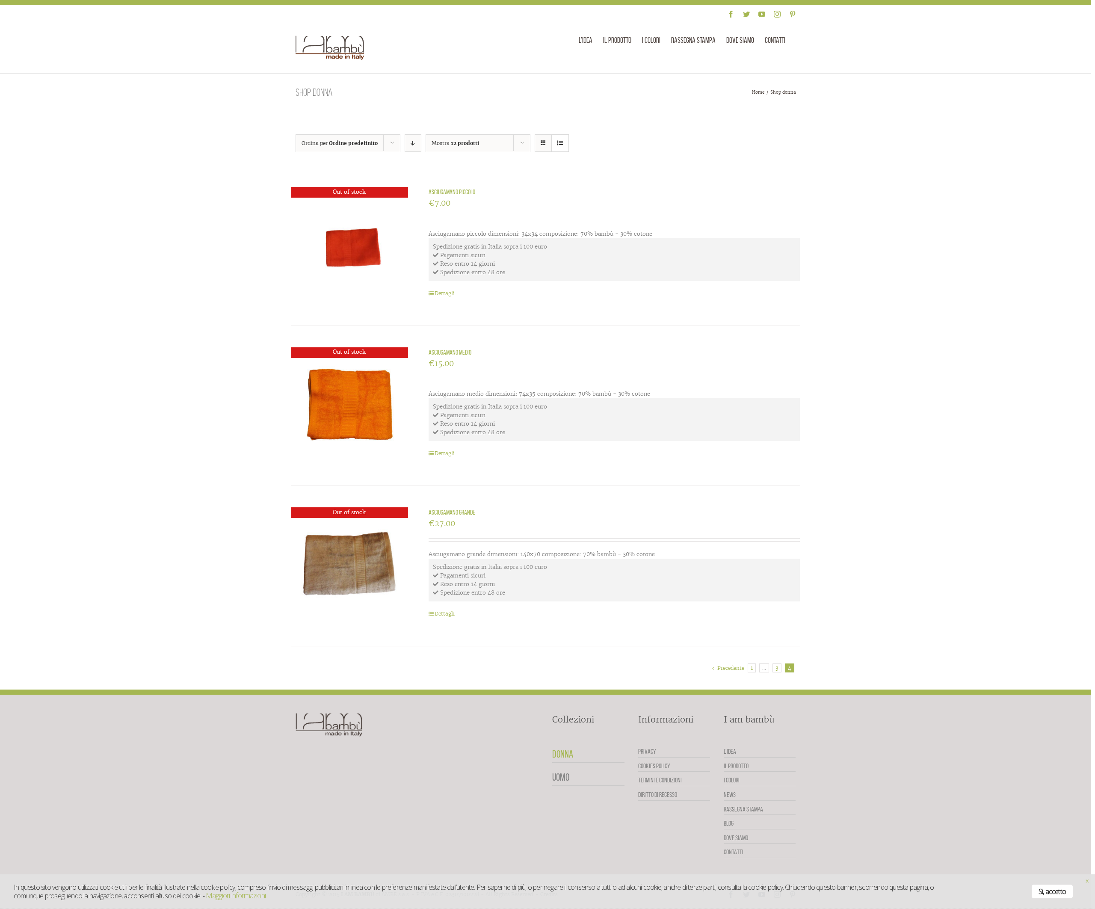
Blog (729, 823)
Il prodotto (736, 766)
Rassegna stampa (743, 809)
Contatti (733, 852)
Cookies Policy (654, 766)
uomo (560, 777)
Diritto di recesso (657, 794)
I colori (732, 780)
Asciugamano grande (452, 512)
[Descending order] (413, 143)
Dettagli (445, 293)
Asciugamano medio (450, 352)
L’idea (730, 751)
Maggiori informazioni (236, 895)
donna (562, 754)
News (730, 794)
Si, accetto (1052, 891)
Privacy (647, 751)
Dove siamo (736, 837)
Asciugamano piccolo (452, 191)
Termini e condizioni (660, 780)
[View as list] (560, 143)
